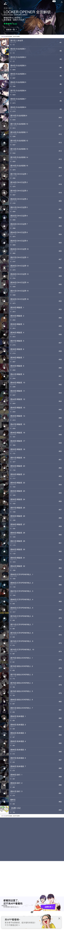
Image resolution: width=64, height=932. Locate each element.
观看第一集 (10, 29)
